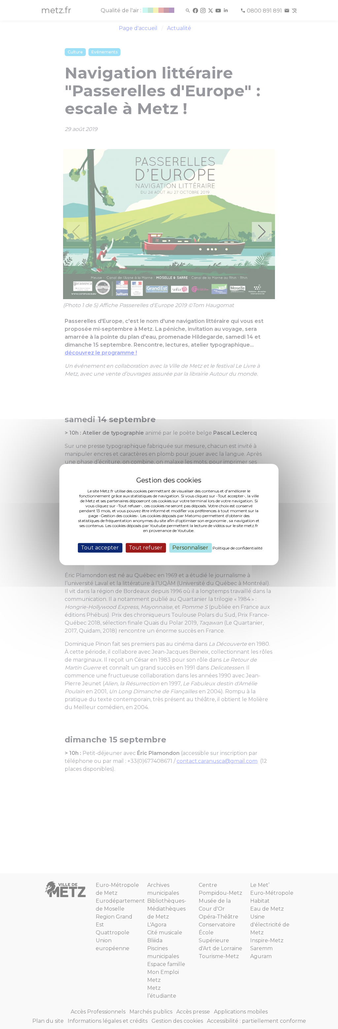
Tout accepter (100, 548)
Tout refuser (145, 548)
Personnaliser (190, 548)
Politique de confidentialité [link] (237, 548)
